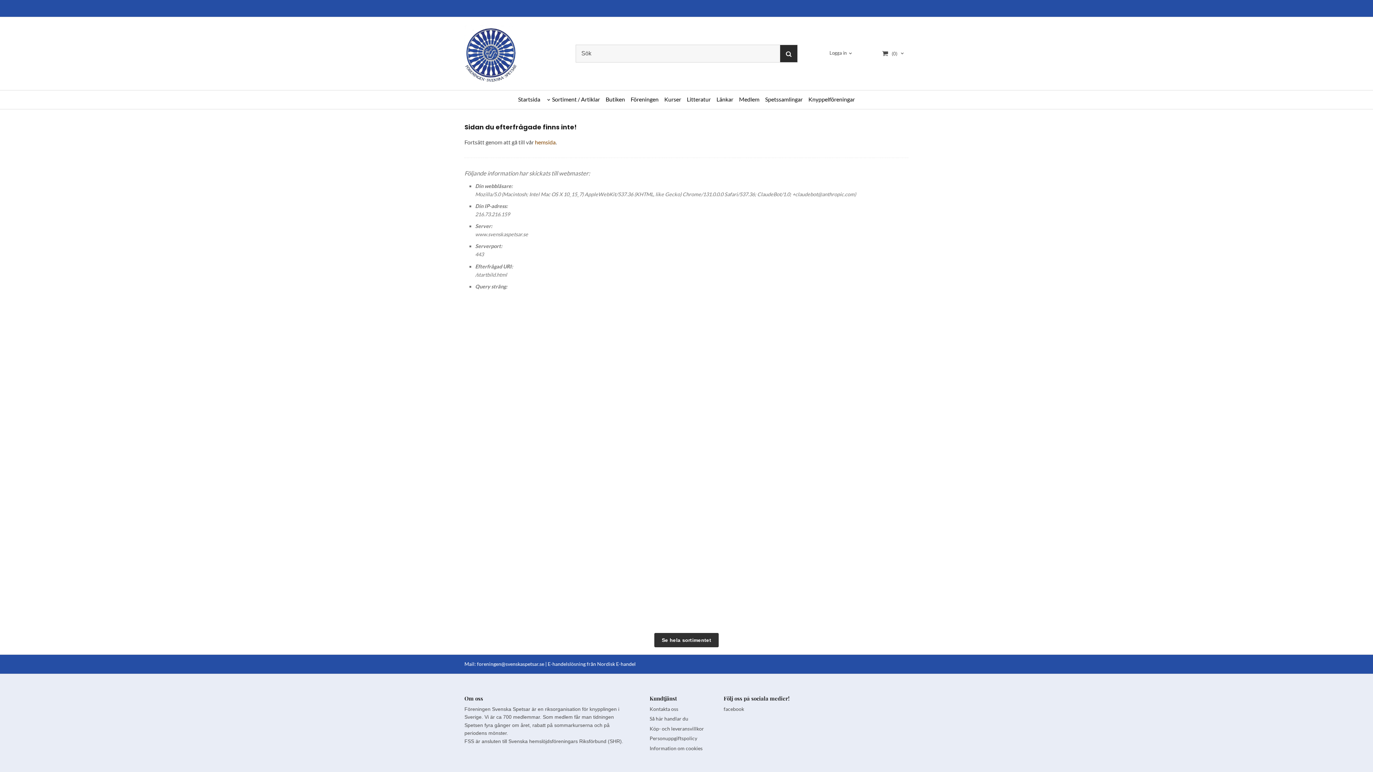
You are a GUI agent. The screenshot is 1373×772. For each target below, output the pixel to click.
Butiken (615, 99)
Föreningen (645, 99)
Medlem (749, 99)
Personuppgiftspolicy (673, 738)
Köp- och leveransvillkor (677, 729)
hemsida (545, 142)
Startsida (529, 99)
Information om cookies (676, 748)
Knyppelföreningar (831, 99)
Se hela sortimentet (686, 640)
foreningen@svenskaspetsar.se (510, 664)
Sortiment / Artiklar (576, 99)
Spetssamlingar (784, 99)
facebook (734, 709)
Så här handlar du (669, 719)
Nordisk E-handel (616, 664)
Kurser (672, 99)
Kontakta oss (664, 709)
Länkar (725, 99)
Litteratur (699, 99)
